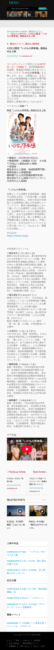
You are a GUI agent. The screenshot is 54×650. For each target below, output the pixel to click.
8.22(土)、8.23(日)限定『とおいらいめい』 (16, 524)
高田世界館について (30, 643)
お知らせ (26, 640)
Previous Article (16, 471)
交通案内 (12, 646)
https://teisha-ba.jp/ (17, 235)
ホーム (9, 640)
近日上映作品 (14, 643)
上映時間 (36, 640)
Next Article (40, 471)
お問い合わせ (24, 646)
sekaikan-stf (27, 56)
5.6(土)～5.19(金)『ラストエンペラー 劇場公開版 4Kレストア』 (38, 481)
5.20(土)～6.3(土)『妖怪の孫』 (15, 480)
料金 (17, 640)
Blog (35, 646)
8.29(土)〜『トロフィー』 (32, 597)
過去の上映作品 (18, 33)
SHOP (43, 646)
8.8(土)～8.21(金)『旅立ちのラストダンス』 (38, 524)
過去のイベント (17, 43)
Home (24, 31)
